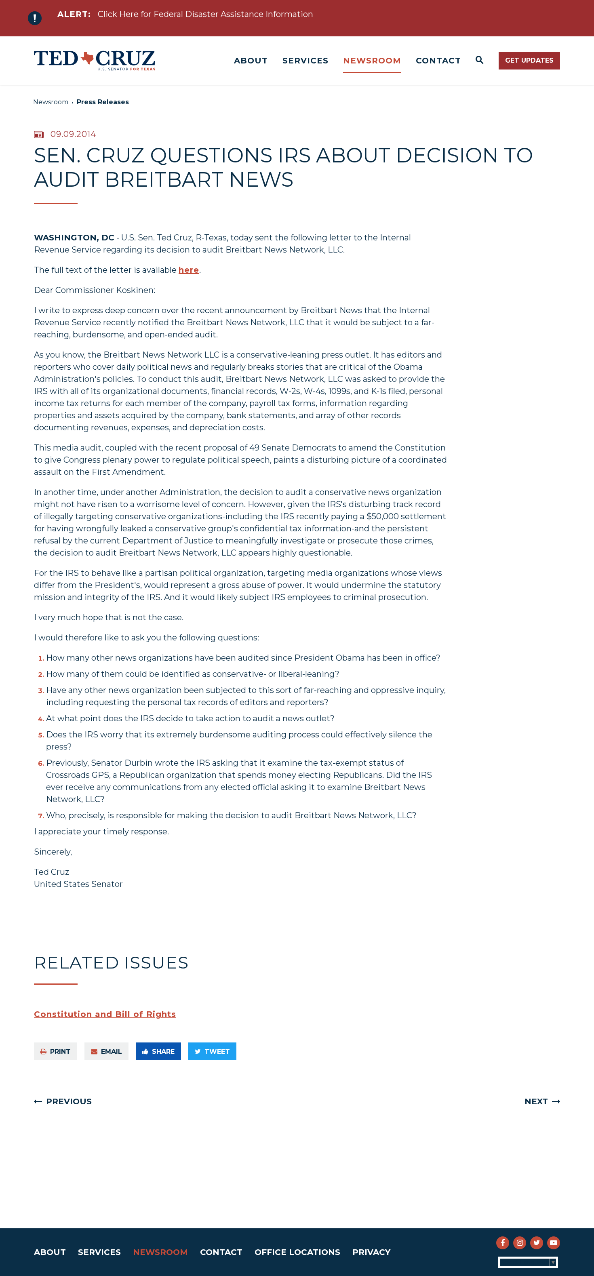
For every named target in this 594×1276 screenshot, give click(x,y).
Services (305, 60)
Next (536, 1101)
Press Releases (103, 102)
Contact (438, 60)
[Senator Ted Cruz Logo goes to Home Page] (94, 60)
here (189, 270)
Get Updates (529, 60)
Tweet (217, 1051)
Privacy (371, 1252)
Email (111, 1051)
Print (60, 1051)
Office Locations (297, 1252)
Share (163, 1051)
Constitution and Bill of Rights (105, 1014)
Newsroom (372, 60)
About (251, 60)
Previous (69, 1101)
